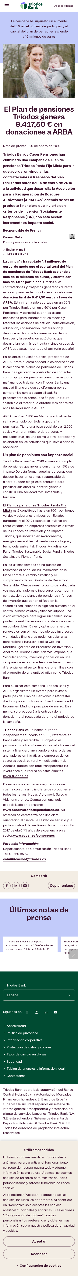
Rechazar (39, 1254)
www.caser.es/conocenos (34, 835)
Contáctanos (16, 1076)
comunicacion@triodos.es (24, 859)
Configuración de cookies (41, 1265)
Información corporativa (24, 1040)
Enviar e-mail (15, 249)
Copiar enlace (61, 886)
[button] (73, 954)
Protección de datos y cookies (29, 1047)
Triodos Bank (16, 985)
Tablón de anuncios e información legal (36, 1068)
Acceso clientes (63, 5)
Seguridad (14, 1061)
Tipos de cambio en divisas (26, 1054)
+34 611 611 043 (17, 254)
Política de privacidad (22, 1033)
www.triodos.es (15, 776)
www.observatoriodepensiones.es (31, 810)
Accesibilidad (16, 1026)
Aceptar (39, 1241)
